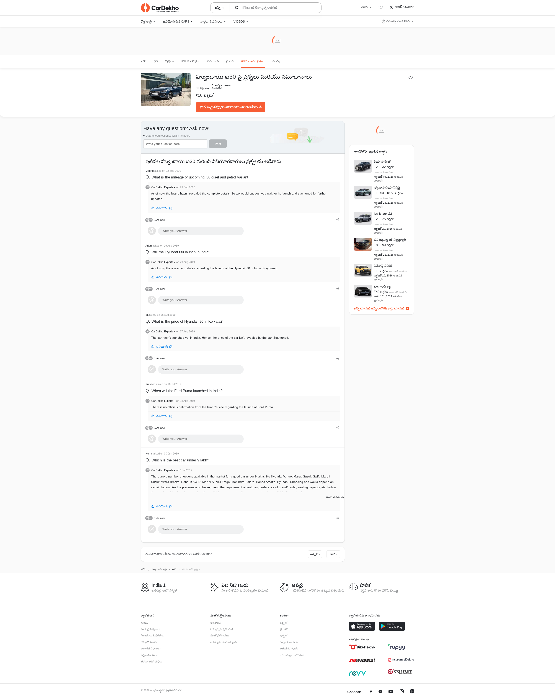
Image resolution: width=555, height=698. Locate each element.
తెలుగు (364, 6)
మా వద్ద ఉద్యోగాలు (150, 629)
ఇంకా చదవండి (335, 497)
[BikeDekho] (362, 647)
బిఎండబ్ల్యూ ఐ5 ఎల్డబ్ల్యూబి (390, 239)
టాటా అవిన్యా (382, 286)
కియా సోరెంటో (382, 161)
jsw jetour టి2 (383, 213)
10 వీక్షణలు (202, 88)
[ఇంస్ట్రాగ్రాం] (402, 692)
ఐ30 (144, 61)
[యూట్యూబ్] (390, 692)
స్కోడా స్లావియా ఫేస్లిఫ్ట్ (387, 187)
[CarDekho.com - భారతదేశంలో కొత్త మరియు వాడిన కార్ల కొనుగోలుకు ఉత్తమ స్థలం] (160, 7)
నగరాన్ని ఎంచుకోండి (398, 21)
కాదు (333, 554)
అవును (315, 554)
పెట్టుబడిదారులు (149, 655)
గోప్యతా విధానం (149, 642)
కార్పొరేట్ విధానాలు (150, 648)
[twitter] (380, 692)
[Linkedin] (412, 692)
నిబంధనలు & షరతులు (152, 635)
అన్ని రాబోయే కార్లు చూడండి (387, 308)
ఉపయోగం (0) (164, 208)
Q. (196, 174)
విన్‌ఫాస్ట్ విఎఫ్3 (383, 265)
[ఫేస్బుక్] (371, 692)
